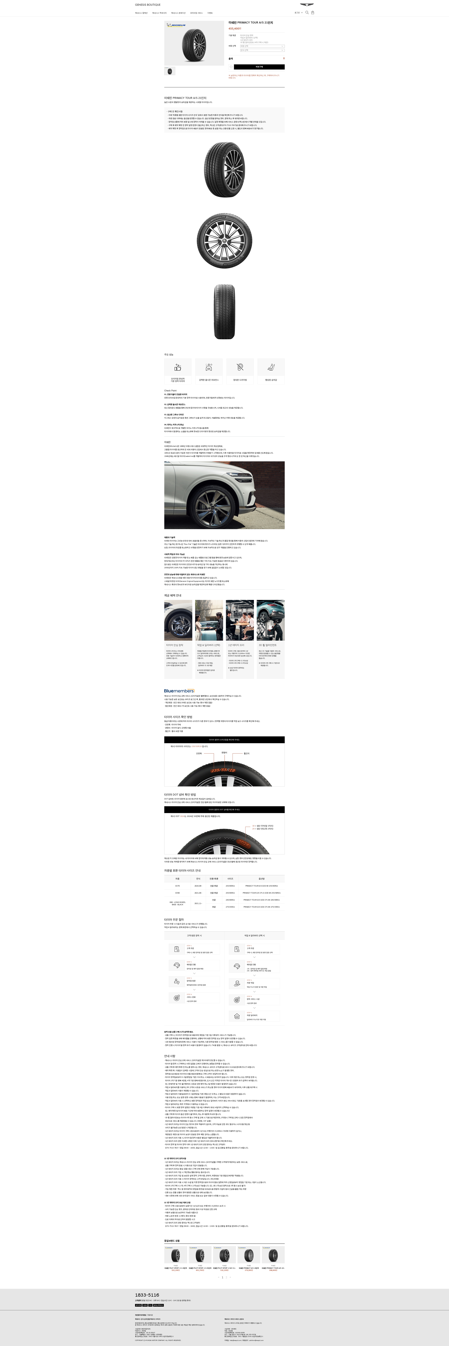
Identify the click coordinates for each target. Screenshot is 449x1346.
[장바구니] (312, 13)
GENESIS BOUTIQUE (147, 5)
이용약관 (150, 1315)
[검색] (307, 13)
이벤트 (210, 13)
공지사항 (138, 1305)
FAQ (150, 1305)
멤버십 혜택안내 (158, 1305)
